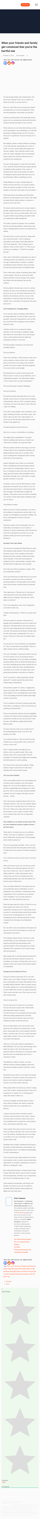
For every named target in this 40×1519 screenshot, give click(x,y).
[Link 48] (11, 86)
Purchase (25, 4)
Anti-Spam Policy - (32, 1503)
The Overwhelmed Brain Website (21, 1243)
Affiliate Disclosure (5, 1504)
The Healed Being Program (22, 1239)
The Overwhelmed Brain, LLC (29, 1501)
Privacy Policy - (24, 1503)
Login (3, 1482)
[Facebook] (5, 63)
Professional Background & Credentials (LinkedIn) (22, 1251)
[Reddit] (9, 63)
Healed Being (21, 1212)
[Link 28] (9, 4)
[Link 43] (36, 5)
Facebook (17, 1247)
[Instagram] (13, 63)
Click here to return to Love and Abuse (10, 1496)
